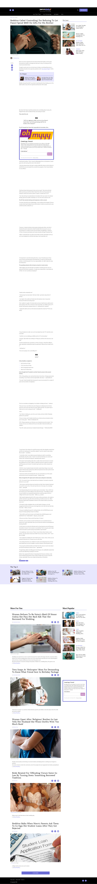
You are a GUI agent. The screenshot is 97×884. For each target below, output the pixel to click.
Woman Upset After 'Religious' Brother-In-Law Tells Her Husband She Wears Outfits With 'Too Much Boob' (35, 721)
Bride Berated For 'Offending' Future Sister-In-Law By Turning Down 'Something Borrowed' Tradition (35, 775)
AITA (27, 560)
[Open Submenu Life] (63, 14)
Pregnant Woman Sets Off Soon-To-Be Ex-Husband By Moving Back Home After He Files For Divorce (27, 581)
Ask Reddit (56, 14)
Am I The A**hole (37, 14)
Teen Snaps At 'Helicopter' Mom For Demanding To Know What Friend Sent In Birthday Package (35, 670)
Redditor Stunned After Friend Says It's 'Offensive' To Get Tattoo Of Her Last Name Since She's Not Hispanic (30, 80)
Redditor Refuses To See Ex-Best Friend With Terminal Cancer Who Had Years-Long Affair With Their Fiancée (79, 574)
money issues (22, 560)
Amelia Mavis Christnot (16, 622)
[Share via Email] (12, 70)
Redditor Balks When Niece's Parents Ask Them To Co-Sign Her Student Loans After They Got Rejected (35, 826)
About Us (22, 879)
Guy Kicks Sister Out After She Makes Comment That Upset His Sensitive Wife (47, 78)
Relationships (79, 645)
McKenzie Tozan (15, 727)
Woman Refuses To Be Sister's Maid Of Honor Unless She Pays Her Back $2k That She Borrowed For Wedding (34, 616)
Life (62, 14)
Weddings (78, 49)
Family (77, 621)
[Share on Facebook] (12, 65)
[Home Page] (45, 10)
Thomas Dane (15, 780)
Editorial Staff (18, 879)
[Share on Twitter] (12, 67)
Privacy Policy (12, 879)
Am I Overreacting (47, 14)
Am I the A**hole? (46, 69)
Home (11, 17)
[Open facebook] (10, 10)
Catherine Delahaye (14, 812)
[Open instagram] (13, 10)
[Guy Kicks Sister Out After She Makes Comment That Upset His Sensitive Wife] (39, 78)
